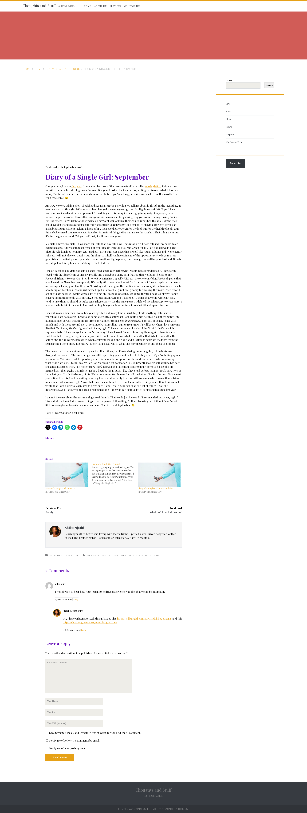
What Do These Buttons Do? (166, 512)
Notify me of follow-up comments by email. (74, 740)
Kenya (229, 126)
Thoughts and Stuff (39, 5)
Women (154, 555)
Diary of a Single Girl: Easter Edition (155, 488)
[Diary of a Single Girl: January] (66, 475)
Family (106, 555)
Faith (228, 111)
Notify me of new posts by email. (68, 748)
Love (38, 69)
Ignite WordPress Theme (137, 809)
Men (123, 555)
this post (76, 186)
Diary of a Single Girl (63, 69)
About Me (100, 6)
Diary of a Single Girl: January (60, 488)
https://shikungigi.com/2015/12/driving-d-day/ (90, 622)
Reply (76, 599)
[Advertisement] (153, 35)
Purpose (230, 134)
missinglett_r (153, 186)
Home (87, 6)
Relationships (138, 555)
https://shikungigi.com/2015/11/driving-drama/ (144, 618)
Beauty (49, 512)
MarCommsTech (234, 142)
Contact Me (132, 6)
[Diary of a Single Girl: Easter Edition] (159, 475)
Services (115, 6)
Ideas (228, 119)
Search (229, 80)
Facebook (93, 555)
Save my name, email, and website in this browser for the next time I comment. (95, 732)
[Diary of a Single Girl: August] (115, 474)
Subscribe (235, 163)
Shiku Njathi (74, 527)
